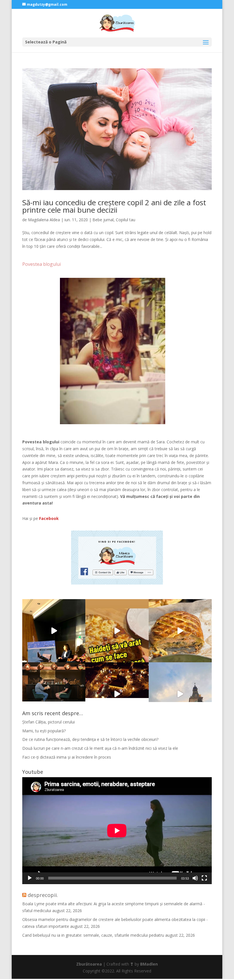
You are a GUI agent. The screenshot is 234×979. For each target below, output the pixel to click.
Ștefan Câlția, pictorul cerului (48, 722)
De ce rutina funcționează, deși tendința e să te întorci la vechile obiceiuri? (90, 739)
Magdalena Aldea (44, 219)
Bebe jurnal (103, 219)
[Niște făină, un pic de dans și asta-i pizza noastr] (116, 630)
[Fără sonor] (195, 878)
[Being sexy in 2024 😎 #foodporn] (180, 630)
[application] (117, 830)
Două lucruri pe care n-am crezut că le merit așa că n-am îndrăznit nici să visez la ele (100, 748)
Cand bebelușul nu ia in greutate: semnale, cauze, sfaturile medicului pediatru (93, 935)
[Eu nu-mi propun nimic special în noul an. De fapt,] (53, 693)
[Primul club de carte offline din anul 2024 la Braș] (53, 630)
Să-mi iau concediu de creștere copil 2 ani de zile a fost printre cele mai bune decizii (114, 206)
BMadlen (149, 964)
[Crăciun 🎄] (180, 693)
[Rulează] (30, 878)
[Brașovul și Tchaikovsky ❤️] (116, 693)
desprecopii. (43, 895)
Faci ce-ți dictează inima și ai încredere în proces (66, 757)
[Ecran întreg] (204, 878)
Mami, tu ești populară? (44, 730)
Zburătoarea (89, 964)
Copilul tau (125, 219)
